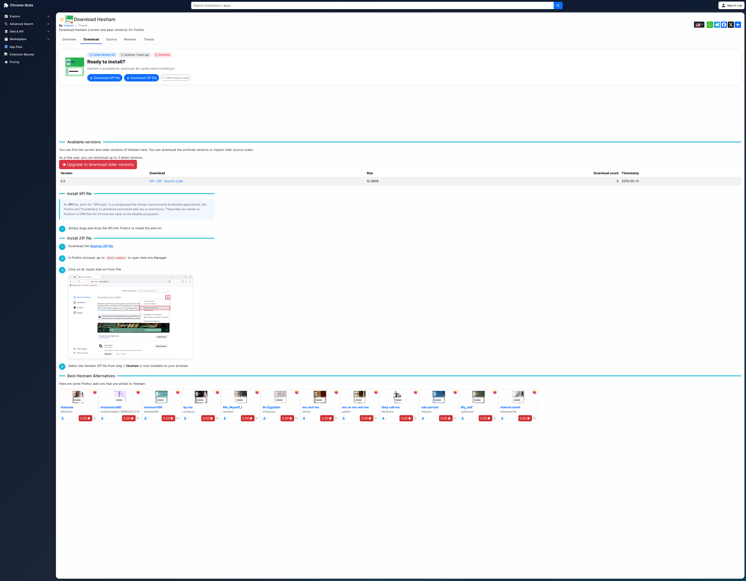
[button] (731, 5)
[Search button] (558, 5)
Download (91, 39)
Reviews (130, 39)
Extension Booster (22, 54)
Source (111, 39)
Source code (173, 181)
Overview (69, 39)
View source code (177, 77)
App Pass (16, 46)
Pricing (14, 62)
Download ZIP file (143, 78)
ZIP (159, 181)
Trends (149, 39)
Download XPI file (106, 78)
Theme (82, 25)
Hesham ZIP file (101, 246)
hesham (69, 25)
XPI (152, 181)
